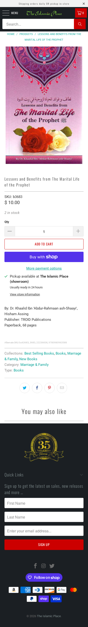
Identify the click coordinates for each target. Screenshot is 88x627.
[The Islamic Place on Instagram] (43, 566)
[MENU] (3, 13)
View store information (25, 294)
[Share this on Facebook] (37, 388)
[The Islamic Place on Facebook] (35, 566)
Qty (6, 222)
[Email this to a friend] (62, 388)
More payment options (44, 268)
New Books (28, 359)
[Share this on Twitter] (24, 388)
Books (61, 353)
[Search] (80, 24)
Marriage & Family (34, 365)
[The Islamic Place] (44, 13)
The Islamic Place (49, 616)
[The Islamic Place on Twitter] (51, 566)
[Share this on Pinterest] (49, 388)
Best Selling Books (39, 353)
